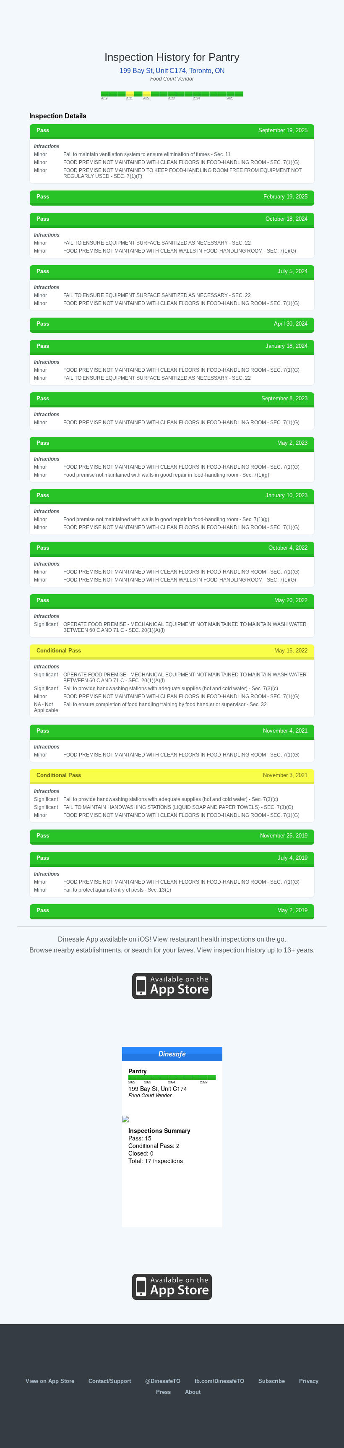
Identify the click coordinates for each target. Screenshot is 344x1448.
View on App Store (50, 1381)
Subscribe (271, 1381)
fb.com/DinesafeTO (219, 1381)
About (193, 1392)
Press (163, 1392)
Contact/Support (110, 1381)
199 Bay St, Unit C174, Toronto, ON (172, 70)
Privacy (308, 1381)
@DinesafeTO (162, 1381)
